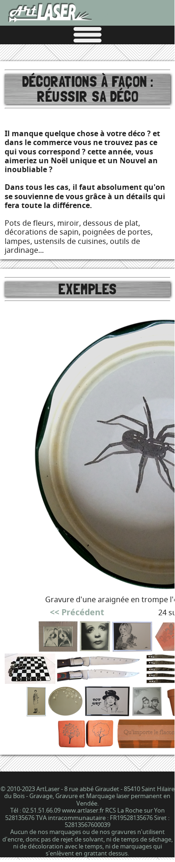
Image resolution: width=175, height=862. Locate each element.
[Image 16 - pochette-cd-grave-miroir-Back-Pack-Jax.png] (147, 713)
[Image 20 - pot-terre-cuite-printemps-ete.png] (85, 745)
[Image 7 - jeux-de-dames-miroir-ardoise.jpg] (30, 681)
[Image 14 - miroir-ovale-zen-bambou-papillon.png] (65, 713)
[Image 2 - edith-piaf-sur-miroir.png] (95, 648)
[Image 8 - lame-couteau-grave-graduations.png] (101, 681)
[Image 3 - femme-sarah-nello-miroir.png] (132, 648)
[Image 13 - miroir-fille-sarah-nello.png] (36, 713)
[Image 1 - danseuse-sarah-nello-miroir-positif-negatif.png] (58, 648)
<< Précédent (77, 612)
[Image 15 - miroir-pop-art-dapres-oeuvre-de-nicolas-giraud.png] (107, 713)
